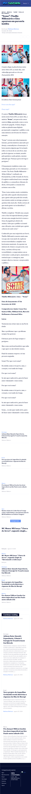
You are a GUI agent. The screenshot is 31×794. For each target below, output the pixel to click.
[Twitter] (27, 36)
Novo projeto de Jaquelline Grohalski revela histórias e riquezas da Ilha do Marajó (14, 461)
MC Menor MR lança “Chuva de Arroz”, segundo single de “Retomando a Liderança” (13, 558)
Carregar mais (15, 521)
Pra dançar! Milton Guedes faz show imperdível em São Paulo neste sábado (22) (14, 487)
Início (4, 12)
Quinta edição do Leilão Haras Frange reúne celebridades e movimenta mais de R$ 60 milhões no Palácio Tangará (15, 512)
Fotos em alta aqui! (8, 104)
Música (9, 12)
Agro (3, 509)
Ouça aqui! (5, 109)
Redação (4, 548)
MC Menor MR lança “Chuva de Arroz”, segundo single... (15, 529)
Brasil (3, 457)
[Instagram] (24, 36)
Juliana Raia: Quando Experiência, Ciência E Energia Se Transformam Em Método (14, 435)
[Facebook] (21, 36)
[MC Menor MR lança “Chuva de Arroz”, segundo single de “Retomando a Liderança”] (15, 540)
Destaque (4, 432)
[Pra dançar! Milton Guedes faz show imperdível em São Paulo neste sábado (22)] (15, 475)
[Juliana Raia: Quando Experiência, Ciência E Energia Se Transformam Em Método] (15, 424)
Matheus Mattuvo (13, 29)
